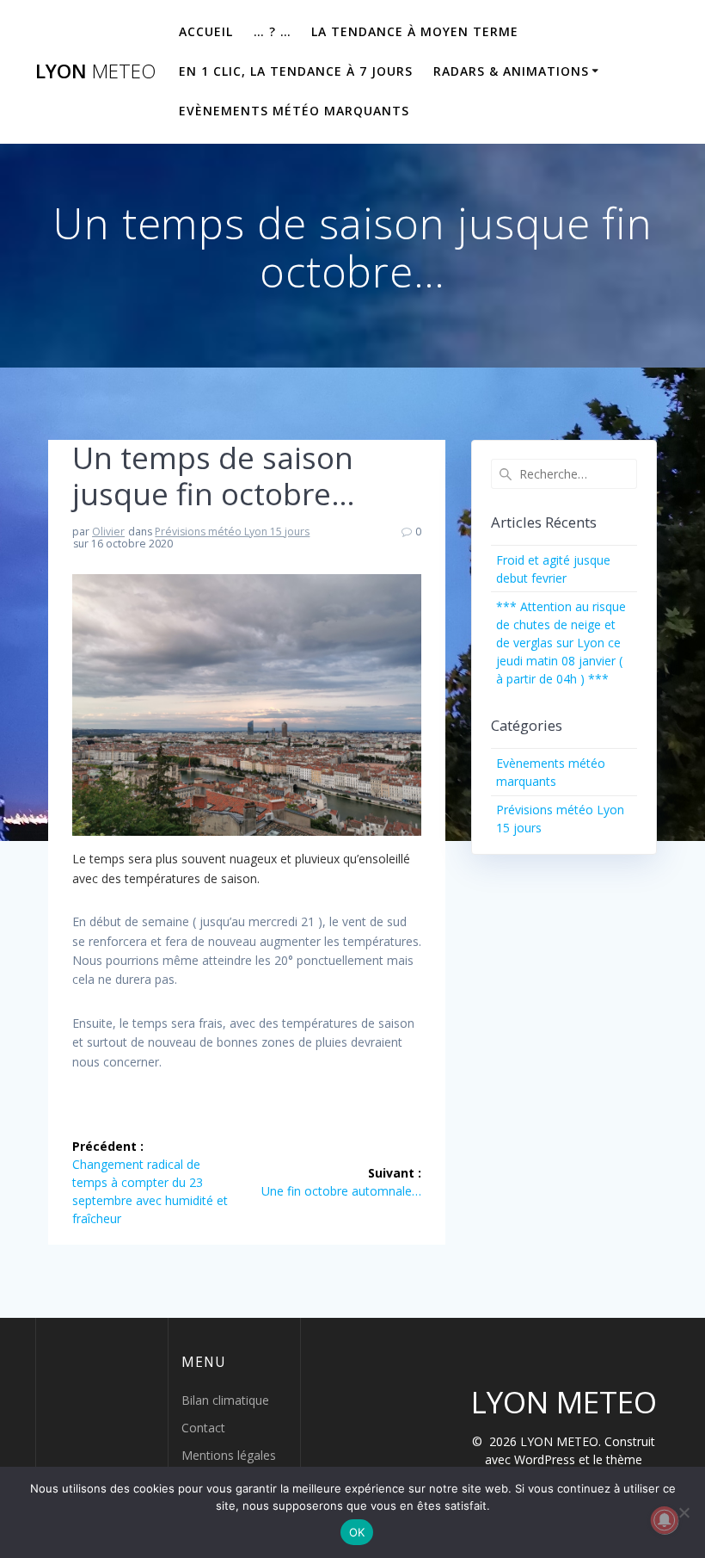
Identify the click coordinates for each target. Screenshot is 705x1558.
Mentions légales (228, 1455)
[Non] (683, 1512)
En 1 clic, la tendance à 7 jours (296, 71)
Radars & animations (511, 71)
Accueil (206, 31)
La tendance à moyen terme (414, 31)
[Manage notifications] (664, 1520)
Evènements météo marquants (294, 110)
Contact (203, 1427)
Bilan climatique (225, 1400)
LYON (95, 71)
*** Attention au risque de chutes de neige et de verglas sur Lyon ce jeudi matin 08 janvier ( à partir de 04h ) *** (561, 642)
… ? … (272, 31)
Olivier (108, 531)
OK (357, 1532)
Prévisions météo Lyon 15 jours (232, 531)
